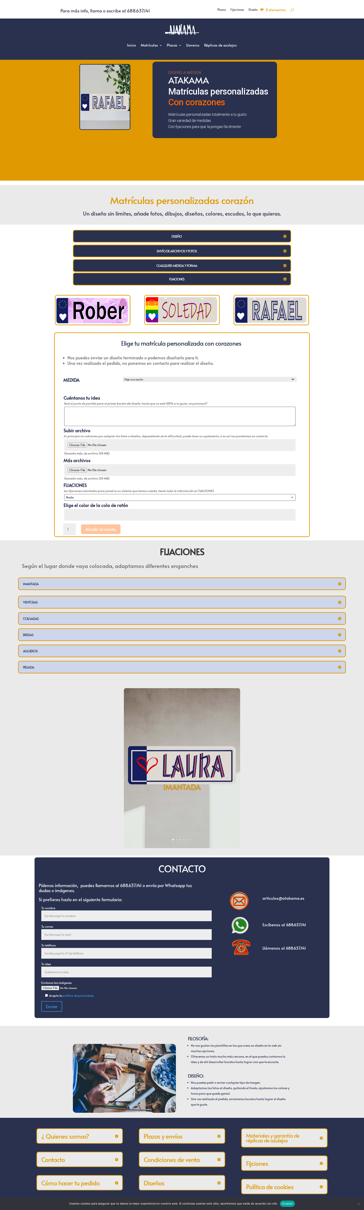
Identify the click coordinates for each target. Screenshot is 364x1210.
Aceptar (287, 1203)
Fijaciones (237, 10)
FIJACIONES (75, 485)
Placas (172, 45)
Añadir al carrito (100, 529)
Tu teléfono (48, 945)
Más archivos (77, 460)
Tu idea (46, 964)
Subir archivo (77, 430)
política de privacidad (78, 996)
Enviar (52, 1006)
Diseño (253, 10)
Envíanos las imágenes (56, 983)
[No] (359, 1204)
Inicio (131, 45)
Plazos (221, 10)
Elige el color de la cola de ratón (96, 505)
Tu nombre (48, 908)
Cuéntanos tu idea (82, 397)
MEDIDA (71, 380)
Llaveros (192, 45)
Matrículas (149, 45)
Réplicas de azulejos (220, 45)
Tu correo (47, 927)
